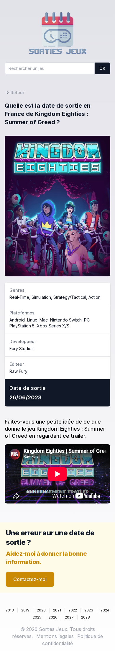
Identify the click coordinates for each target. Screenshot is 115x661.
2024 (105, 610)
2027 (69, 617)
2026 (53, 617)
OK (102, 68)
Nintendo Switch (66, 319)
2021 (57, 610)
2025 (37, 617)
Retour (17, 92)
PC (87, 319)
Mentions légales (55, 636)
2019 (25, 610)
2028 (85, 617)
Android (17, 319)
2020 (41, 610)
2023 (88, 610)
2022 (72, 610)
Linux (32, 319)
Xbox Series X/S (53, 325)
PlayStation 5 (21, 325)
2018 (10, 610)
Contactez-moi (30, 579)
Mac (44, 319)
